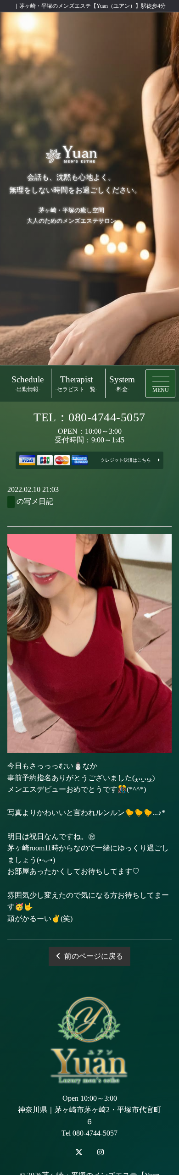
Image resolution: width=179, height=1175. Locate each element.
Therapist (76, 383)
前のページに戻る (93, 956)
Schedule (27, 383)
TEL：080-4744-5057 (89, 417)
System (122, 383)
